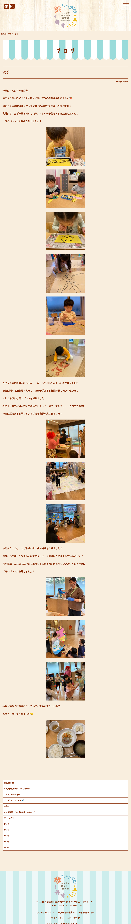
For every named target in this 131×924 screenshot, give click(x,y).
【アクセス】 (88, 902)
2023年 (6, 842)
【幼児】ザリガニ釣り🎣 (14, 800)
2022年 (6, 848)
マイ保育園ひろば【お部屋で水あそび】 (20, 812)
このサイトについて (45, 912)
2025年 (6, 830)
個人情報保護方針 (66, 912)
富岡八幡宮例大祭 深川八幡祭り (17, 789)
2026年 (6, 824)
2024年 (6, 836)
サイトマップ (57, 918)
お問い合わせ (73, 918)
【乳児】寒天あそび (12, 795)
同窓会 (6, 806)
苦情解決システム (87, 912)
